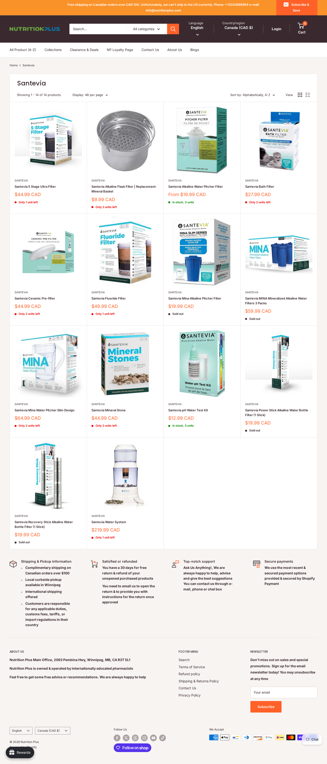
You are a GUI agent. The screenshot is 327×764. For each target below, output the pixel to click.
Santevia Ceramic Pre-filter (35, 298)
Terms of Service (192, 667)
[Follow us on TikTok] (162, 738)
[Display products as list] (308, 95)
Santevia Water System (108, 522)
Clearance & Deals (84, 50)
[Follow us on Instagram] (144, 738)
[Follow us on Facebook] (117, 738)
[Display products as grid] (300, 95)
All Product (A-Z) (23, 50)
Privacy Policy (190, 695)
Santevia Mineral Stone (108, 410)
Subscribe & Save (300, 7)
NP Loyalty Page (120, 50)
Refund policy (189, 674)
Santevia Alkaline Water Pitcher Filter (195, 186)
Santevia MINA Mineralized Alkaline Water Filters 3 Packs (276, 300)
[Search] (173, 29)
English (17, 730)
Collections (53, 50)
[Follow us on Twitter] (126, 738)
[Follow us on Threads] (135, 738)
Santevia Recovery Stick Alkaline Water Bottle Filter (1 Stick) (44, 524)
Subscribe (266, 707)
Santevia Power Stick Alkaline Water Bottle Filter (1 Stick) (276, 412)
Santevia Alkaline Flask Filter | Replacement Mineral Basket (123, 189)
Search (184, 660)
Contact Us (150, 50)
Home (14, 65)
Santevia (28, 65)
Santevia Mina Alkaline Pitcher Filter (194, 298)
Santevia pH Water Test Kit (188, 410)
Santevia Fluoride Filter (108, 298)
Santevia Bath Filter (259, 186)
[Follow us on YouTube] (153, 738)
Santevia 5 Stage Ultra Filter (35, 186)
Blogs (194, 50)
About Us (174, 50)
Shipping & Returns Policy (199, 681)
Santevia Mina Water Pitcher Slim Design (44, 410)
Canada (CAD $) (49, 730)
